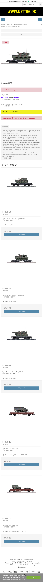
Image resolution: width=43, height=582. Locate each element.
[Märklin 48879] (21, 189)
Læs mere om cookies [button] (18, 579)
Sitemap (32, 565)
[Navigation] (3, 19)
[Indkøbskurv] (40, 19)
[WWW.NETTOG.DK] (21, 11)
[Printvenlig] (41, 24)
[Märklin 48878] (21, 266)
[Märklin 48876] (21, 342)
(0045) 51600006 (17, 563)
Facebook (22, 567)
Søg (40, 4)
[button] (21, 30)
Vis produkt (21, 234)
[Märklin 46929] (21, 496)
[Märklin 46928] (21, 419)
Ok (33, 577)
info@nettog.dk (35, 563)
